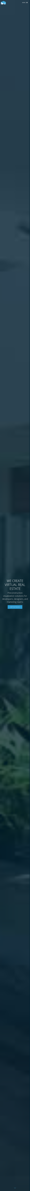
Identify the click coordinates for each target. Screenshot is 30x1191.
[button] (25, 2)
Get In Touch (15, 607)
